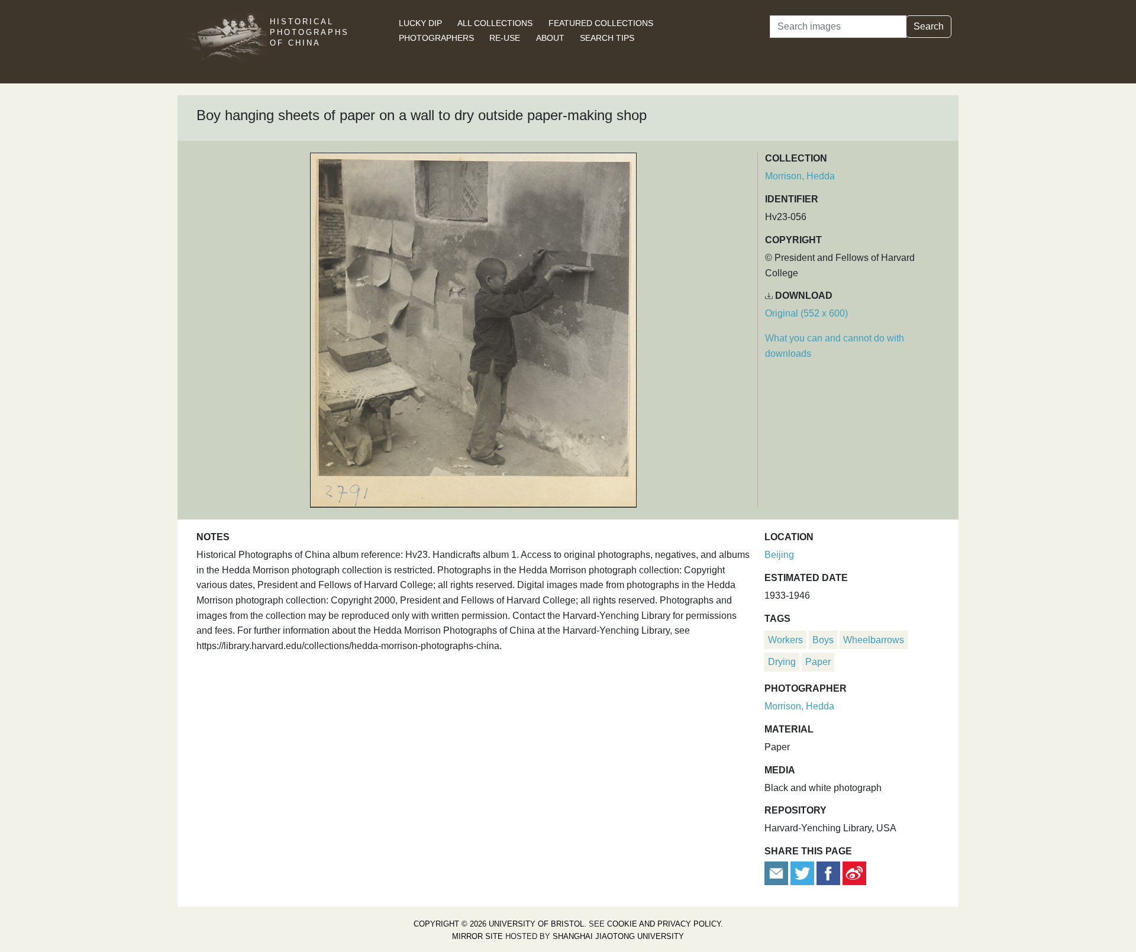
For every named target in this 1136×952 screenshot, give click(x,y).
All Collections (494, 23)
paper (818, 662)
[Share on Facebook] (828, 872)
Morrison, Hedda (800, 176)
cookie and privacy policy (664, 923)
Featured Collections (600, 23)
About (550, 38)
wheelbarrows (873, 640)
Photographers (436, 38)
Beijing (779, 555)
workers (785, 640)
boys (823, 640)
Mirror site (477, 936)
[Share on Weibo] (854, 872)
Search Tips (607, 38)
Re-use (504, 38)
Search (929, 26)
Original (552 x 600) (806, 313)
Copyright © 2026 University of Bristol (499, 923)
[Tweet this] (803, 872)
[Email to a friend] (777, 872)
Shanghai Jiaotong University (618, 936)
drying (782, 662)
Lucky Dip (420, 23)
